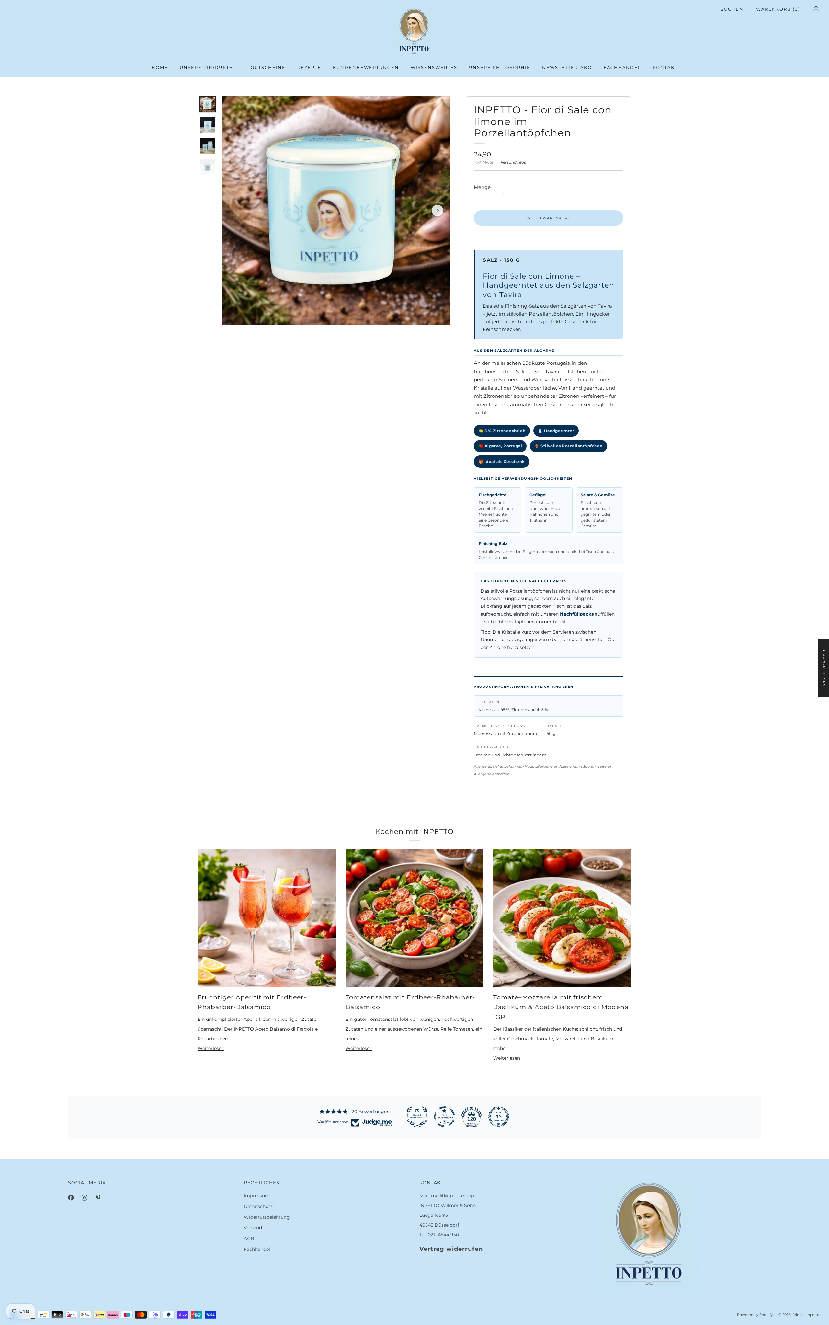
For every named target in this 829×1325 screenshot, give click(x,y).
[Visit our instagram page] (84, 1197)
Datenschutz (258, 1206)
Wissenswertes (434, 67)
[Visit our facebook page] (70, 1197)
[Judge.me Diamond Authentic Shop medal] (417, 1116)
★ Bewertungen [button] (824, 668)
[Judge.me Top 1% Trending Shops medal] (498, 1116)
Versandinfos (513, 162)
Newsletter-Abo (567, 67)
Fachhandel (622, 67)
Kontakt (665, 67)
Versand (253, 1228)
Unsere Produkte (206, 67)
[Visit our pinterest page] (98, 1197)
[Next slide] (437, 210)
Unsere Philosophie (499, 67)
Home (160, 67)
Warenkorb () (778, 9)
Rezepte (309, 67)
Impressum (257, 1196)
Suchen (732, 9)
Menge (482, 187)
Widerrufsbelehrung (267, 1217)
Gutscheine (268, 67)
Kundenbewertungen (366, 67)
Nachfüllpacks (577, 614)
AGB (249, 1238)
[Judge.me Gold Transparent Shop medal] (444, 1116)
